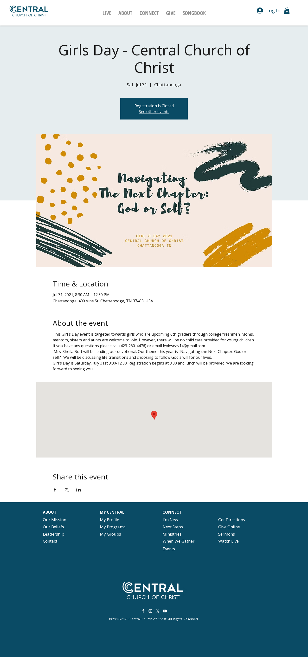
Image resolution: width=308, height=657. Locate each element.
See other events (154, 111)
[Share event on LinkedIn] (78, 489)
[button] (125, 12)
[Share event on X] (66, 489)
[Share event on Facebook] (55, 489)
